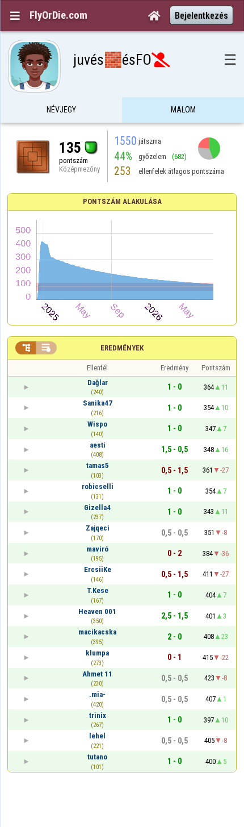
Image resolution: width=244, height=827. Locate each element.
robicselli (97, 486)
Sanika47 (97, 403)
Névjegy (61, 109)
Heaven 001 (97, 611)
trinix (97, 715)
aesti (98, 445)
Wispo (97, 424)
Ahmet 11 (97, 674)
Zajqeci (98, 528)
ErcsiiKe (97, 569)
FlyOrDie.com (58, 15)
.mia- (97, 694)
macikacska (97, 632)
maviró (97, 549)
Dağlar (97, 382)
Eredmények (122, 348)
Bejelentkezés (201, 15)
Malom (183, 109)
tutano (97, 757)
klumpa (97, 653)
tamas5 (97, 465)
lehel (97, 736)
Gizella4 (97, 507)
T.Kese (97, 590)
